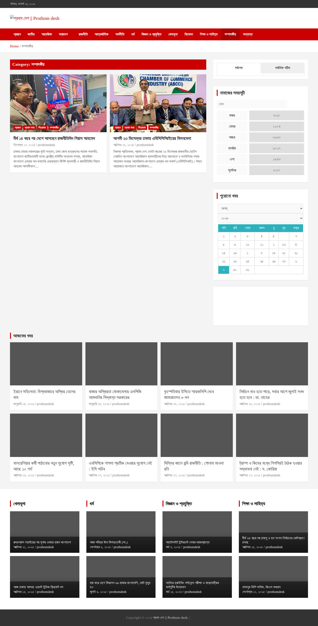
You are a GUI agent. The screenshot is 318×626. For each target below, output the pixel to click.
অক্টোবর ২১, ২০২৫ (24, 547)
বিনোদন (189, 34)
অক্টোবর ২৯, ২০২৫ (174, 404)
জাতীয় (31, 34)
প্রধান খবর (29, 127)
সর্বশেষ (239, 68)
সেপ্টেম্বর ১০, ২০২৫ (253, 592)
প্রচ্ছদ (17, 34)
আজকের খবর (23, 335)
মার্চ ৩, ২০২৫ (173, 547)
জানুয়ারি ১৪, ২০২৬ (24, 404)
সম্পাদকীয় (230, 34)
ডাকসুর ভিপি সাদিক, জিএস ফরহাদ (261, 587)
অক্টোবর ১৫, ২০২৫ (24, 592)
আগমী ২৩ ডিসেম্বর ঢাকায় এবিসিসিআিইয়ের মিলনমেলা (152, 138)
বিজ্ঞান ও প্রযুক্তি (151, 34)
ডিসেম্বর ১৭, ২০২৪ (24, 145)
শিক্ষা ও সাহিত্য (209, 34)
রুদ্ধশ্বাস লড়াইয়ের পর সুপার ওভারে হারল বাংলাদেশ (42, 542)
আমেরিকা (47, 34)
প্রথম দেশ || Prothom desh (170, 617)
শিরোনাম (42, 127)
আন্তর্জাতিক (101, 34)
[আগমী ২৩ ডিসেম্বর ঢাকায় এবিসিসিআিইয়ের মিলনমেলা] (157, 103)
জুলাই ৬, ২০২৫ (98, 592)
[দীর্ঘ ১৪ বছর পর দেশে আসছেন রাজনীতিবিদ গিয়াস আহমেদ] (58, 103)
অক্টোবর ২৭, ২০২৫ (99, 475)
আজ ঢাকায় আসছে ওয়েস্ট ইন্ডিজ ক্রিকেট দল (38, 587)
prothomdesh (46, 145)
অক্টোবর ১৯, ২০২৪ (123, 145)
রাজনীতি (83, 34)
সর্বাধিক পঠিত (282, 68)
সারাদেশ (63, 34)
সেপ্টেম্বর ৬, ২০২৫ (100, 547)
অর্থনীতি (119, 34)
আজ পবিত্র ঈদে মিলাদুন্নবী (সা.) (109, 542)
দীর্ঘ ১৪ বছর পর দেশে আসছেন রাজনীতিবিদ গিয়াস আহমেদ (54, 138)
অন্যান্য (248, 34)
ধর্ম (133, 34)
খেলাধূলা (173, 34)
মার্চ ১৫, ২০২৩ (174, 592)
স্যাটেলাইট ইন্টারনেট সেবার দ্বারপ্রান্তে (188, 542)
